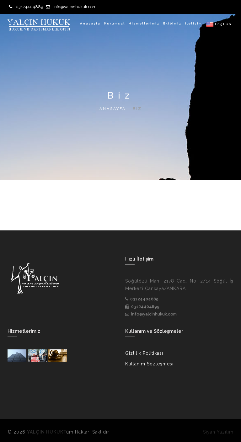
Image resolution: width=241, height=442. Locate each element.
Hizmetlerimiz (144, 23)
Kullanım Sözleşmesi (149, 363)
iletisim (193, 23)
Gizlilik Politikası (144, 353)
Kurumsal (114, 23)
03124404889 (29, 6)
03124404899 (145, 306)
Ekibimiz (172, 23)
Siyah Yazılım (218, 431)
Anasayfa (90, 23)
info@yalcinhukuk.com (75, 6)
